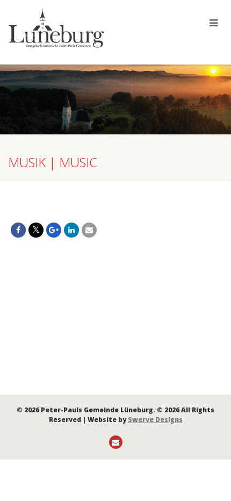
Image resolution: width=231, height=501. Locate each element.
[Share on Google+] (53, 230)
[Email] (89, 230)
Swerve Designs (155, 419)
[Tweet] (36, 230)
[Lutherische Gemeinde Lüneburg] (77, 28)
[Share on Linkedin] (71, 230)
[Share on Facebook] (18, 230)
